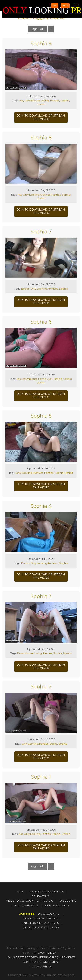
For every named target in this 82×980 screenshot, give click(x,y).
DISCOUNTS (67, 900)
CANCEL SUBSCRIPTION (47, 891)
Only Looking (30, 743)
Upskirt (41, 104)
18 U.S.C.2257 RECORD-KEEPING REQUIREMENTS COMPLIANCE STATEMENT (41, 960)
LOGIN (65, 6)
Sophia (64, 100)
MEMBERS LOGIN (57, 905)
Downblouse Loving (36, 100)
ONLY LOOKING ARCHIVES (40, 923)
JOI (49, 378)
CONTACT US (40, 896)
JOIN (54, 6)
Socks (53, 743)
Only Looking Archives (36, 194)
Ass (21, 100)
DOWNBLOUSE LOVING (40, 918)
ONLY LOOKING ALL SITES (41, 927)
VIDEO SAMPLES (26, 905)
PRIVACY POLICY (44, 952)
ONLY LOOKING (49, 913)
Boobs (25, 288)
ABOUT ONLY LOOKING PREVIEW (29, 900)
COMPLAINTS (41, 966)
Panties (54, 100)
